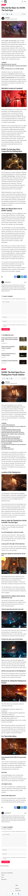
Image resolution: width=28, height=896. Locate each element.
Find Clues (3, 446)
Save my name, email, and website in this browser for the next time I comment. (14, 325)
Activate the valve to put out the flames (10, 438)
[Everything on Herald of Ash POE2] (23, 362)
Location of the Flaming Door (8, 425)
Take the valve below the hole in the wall (10, 437)
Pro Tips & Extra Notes (6, 443)
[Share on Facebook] (5, 14)
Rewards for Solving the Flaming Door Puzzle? (12, 441)
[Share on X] (7, 14)
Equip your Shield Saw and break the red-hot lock (12, 432)
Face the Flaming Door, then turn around (10, 429)
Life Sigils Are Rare (5, 447)
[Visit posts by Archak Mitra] (2, 18)
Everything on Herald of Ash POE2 (9, 360)
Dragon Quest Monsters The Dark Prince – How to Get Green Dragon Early (9, 339)
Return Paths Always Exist (7, 449)
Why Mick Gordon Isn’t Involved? (8, 64)
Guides (3, 4)
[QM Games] (5, 1)
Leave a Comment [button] (7, 829)
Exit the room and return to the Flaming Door (11, 440)
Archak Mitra (7, 17)
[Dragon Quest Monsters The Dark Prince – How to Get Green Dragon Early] (23, 339)
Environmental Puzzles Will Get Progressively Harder (13, 444)
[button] (2, 1)
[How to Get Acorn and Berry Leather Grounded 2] (23, 348)
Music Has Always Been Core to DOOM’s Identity (12, 68)
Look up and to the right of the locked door (11, 431)
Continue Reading (4, 865)
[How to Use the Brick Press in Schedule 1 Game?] (23, 355)
